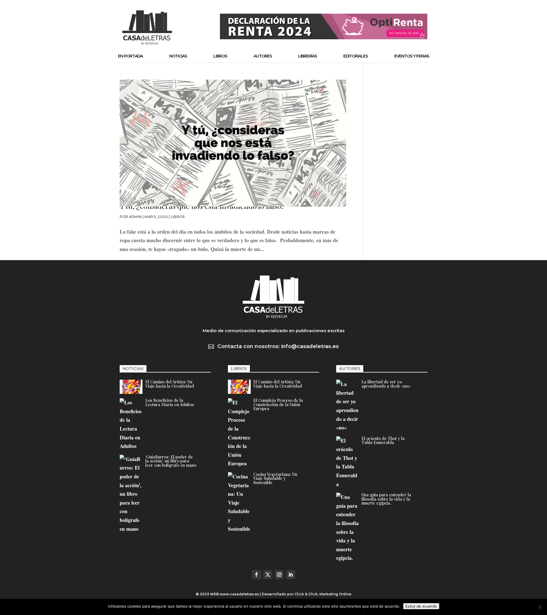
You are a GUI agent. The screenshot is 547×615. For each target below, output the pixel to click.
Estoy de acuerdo (421, 606)
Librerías (307, 56)
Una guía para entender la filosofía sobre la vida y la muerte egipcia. (386, 499)
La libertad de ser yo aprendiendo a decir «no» (386, 383)
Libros (220, 56)
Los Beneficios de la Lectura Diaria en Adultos (169, 402)
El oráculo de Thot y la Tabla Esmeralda (383, 440)
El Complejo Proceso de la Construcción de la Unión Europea (278, 404)
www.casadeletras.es (239, 594)
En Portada (130, 56)
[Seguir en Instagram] (279, 574)
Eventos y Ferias (411, 56)
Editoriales (355, 56)
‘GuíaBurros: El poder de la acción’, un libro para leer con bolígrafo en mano (170, 461)
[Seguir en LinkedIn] (290, 574)
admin (135, 217)
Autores (263, 56)
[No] (540, 607)
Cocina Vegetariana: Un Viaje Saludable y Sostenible (275, 478)
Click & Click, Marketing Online (323, 594)
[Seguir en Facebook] (256, 574)
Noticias (178, 56)
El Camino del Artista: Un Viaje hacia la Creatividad (169, 383)
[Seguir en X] (267, 574)
